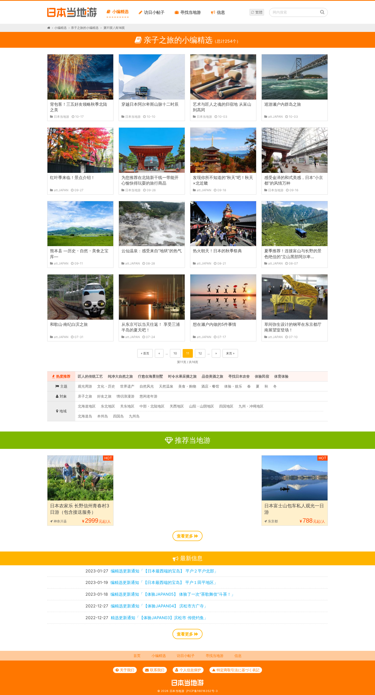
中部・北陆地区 (152, 406)
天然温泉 (166, 386)
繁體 (258, 12)
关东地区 (127, 406)
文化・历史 (106, 386)
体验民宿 (262, 376)
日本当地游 (177, 691)
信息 (221, 12)
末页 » (230, 353)
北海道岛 (85, 416)
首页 (137, 655)
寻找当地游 (190, 12)
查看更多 (185, 535)
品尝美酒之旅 (212, 376)
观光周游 (85, 386)
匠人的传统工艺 (90, 376)
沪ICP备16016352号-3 (202, 691)
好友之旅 (104, 396)
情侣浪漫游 (125, 396)
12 (200, 353)
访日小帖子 (154, 12)
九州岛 (134, 416)
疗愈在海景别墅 (150, 376)
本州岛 (102, 416)
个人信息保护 (190, 670)
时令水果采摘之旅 (182, 376)
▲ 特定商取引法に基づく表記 (235, 670)
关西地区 (177, 406)
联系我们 (157, 670)
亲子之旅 (85, 396)
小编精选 (120, 11)
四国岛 (118, 416)
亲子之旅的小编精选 (84, 28)
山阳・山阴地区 (201, 406)
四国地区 (226, 406)
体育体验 (281, 376)
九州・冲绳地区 (251, 406)
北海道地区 (87, 406)
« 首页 (145, 353)
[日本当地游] (72, 15)
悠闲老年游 (148, 396)
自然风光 (147, 386)
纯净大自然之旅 (120, 376)
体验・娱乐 (233, 386)
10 (175, 353)
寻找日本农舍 (239, 376)
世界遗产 (127, 386)
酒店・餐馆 (210, 386)
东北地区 (108, 406)
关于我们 (127, 670)
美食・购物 (187, 386)
